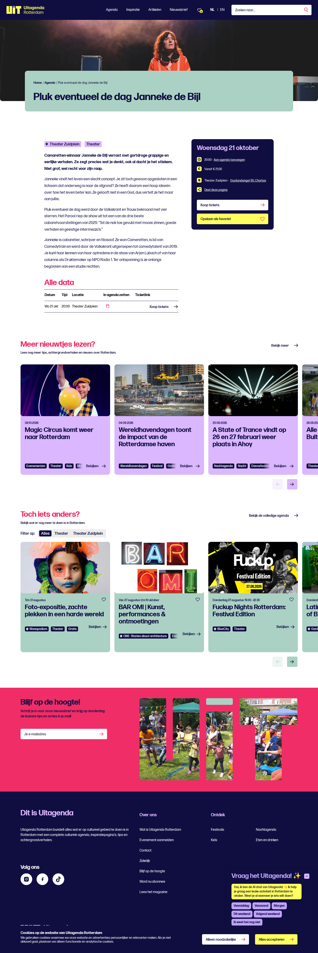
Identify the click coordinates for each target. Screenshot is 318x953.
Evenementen (35, 466)
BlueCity (223, 629)
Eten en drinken (267, 840)
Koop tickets (159, 307)
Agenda (112, 10)
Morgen (279, 906)
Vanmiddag (241, 906)
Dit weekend (242, 914)
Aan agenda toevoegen (229, 160)
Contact (145, 850)
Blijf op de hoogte (152, 871)
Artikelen (154, 10)
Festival (157, 466)
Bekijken (92, 466)
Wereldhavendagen (133, 466)
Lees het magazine (153, 892)
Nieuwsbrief (179, 10)
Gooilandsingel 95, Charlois (248, 180)
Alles (45, 533)
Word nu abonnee (152, 882)
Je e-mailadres (35, 734)
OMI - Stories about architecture (145, 636)
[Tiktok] (58, 879)
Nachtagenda (223, 466)
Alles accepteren (271, 940)
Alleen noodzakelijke (221, 940)
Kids (214, 840)
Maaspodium (38, 629)
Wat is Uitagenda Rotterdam (160, 830)
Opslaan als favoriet (216, 219)
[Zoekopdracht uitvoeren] (306, 10)
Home (38, 83)
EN (222, 10)
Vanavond (261, 906)
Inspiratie (133, 10)
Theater (93, 144)
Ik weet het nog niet (247, 922)
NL (212, 10)
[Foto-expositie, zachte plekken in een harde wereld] (65, 597)
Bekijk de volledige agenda (269, 516)
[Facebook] (42, 879)
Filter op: (28, 533)
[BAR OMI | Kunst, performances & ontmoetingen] (159, 597)
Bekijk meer (280, 346)
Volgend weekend (268, 914)
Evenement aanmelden (157, 840)
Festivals (217, 830)
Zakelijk (145, 861)
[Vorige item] (277, 484)
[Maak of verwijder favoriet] (104, 600)
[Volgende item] (292, 484)
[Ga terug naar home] (25, 10)
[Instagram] (26, 879)
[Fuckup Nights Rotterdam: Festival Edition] (253, 597)
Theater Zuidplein (65, 144)
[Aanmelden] (102, 734)
